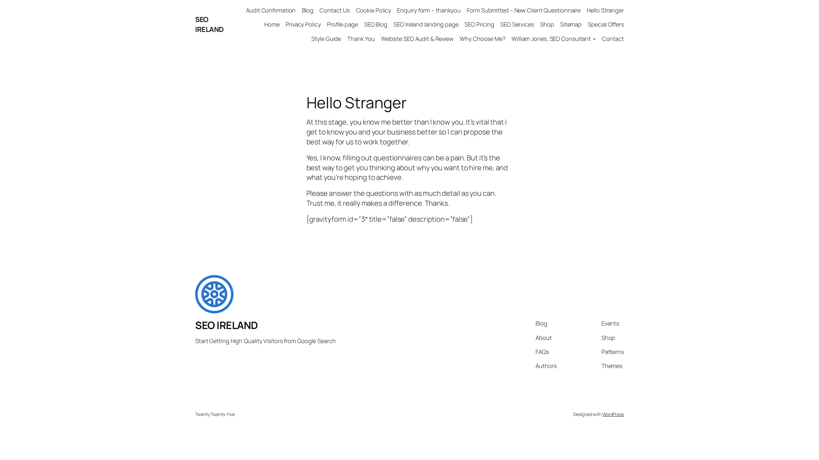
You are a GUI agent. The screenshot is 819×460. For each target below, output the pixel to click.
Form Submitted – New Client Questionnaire (524, 10)
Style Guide (326, 38)
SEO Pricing (479, 24)
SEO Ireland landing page (426, 24)
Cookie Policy (373, 10)
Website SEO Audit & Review (417, 38)
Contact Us (335, 10)
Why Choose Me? (482, 38)
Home (272, 24)
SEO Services (517, 24)
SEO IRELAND (209, 24)
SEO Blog (375, 24)
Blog (308, 10)
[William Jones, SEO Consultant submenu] (594, 39)
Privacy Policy (303, 24)
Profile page (342, 24)
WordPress (613, 414)
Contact (613, 38)
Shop (547, 24)
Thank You (361, 38)
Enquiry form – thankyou (429, 10)
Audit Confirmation (271, 10)
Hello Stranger (605, 10)
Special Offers (606, 24)
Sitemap (571, 24)
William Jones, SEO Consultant (551, 38)
